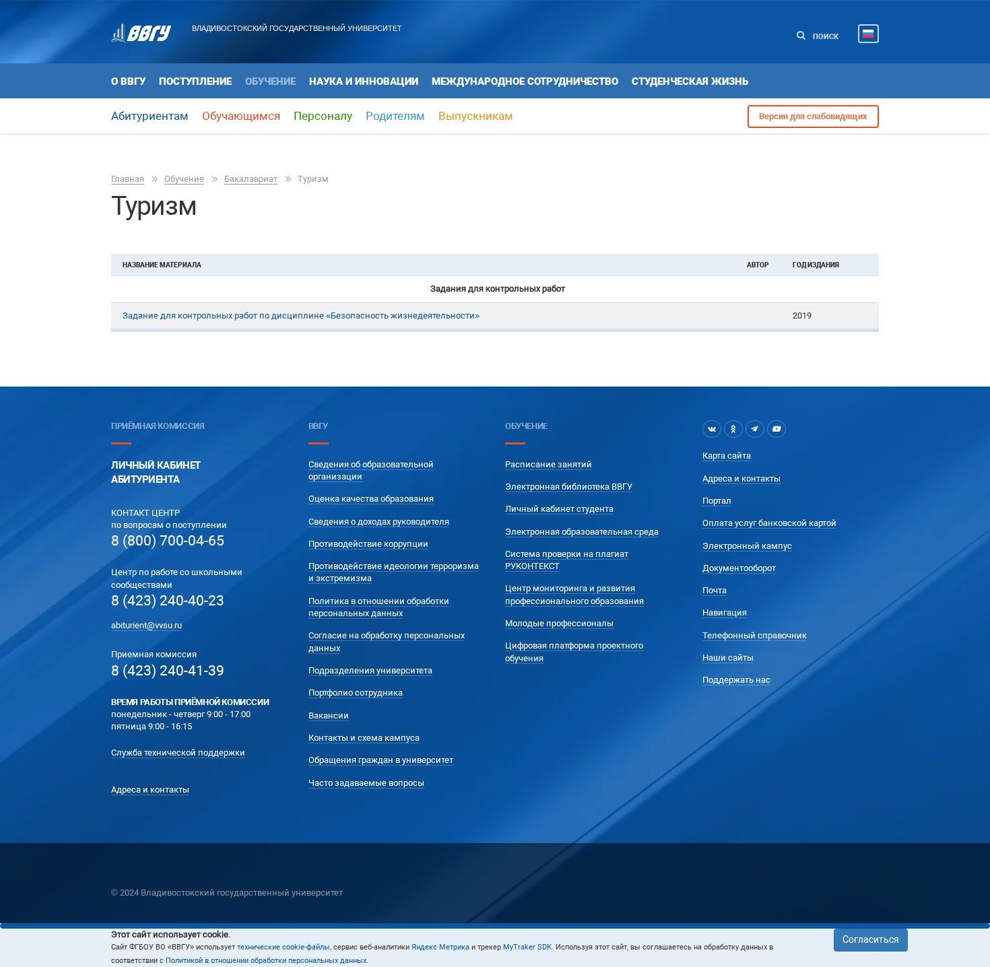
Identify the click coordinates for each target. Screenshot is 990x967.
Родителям (395, 116)
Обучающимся (241, 116)
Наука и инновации (363, 81)
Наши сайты (728, 658)
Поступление (195, 81)
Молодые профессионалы (559, 623)
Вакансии (328, 715)
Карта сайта (726, 456)
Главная (127, 179)
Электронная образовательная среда (582, 532)
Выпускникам (475, 116)
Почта (714, 590)
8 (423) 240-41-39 (167, 671)
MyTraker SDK (527, 947)
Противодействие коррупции (368, 544)
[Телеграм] (755, 429)
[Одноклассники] (733, 429)
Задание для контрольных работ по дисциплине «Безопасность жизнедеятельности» (301, 315)
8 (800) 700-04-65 (167, 541)
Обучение (270, 81)
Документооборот (739, 568)
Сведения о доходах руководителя (378, 521)
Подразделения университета (370, 670)
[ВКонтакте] (711, 429)
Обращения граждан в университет (380, 760)
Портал (716, 501)
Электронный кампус (747, 546)
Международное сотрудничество (525, 81)
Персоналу (323, 116)
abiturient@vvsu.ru (146, 625)
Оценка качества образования (371, 499)
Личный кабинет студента (559, 509)
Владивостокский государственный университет (297, 28)
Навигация (724, 612)
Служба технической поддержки (178, 752)
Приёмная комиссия (157, 426)
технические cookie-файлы (283, 947)
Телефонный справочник (754, 635)
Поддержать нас (736, 680)
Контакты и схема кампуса (364, 738)
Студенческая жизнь (690, 81)
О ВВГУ (128, 81)
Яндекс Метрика (440, 947)
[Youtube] (776, 429)
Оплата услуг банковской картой (769, 523)
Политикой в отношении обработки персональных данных (266, 960)
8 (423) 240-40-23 (167, 601)
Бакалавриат (250, 179)
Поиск (824, 36)
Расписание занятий (548, 464)
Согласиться (871, 939)
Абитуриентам (150, 116)
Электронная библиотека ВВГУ (568, 486)
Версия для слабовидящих (813, 116)
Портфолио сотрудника (355, 693)
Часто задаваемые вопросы (366, 783)
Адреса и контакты (150, 790)
